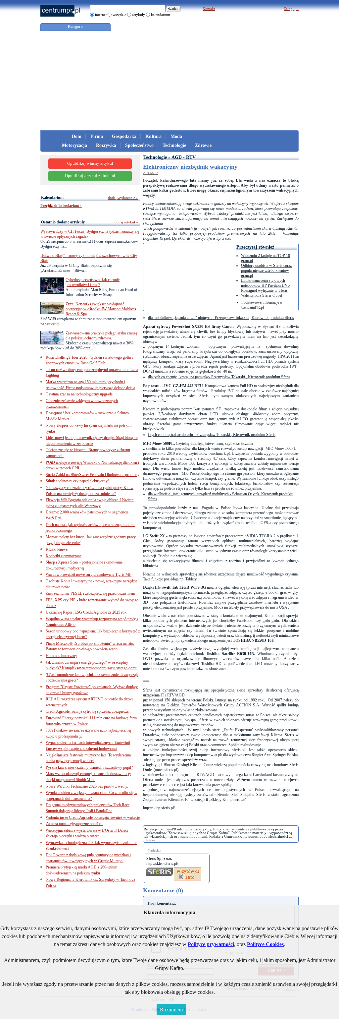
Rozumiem (171, 1009)
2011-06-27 (150, 173)
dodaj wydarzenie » (123, 198)
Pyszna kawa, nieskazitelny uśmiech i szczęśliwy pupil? (89, 767)
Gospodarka (124, 136)
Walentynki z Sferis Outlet (261, 295)
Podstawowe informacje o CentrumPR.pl (261, 305)
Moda (176, 136)
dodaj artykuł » (126, 222)
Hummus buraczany (61, 655)
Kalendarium (52, 197)
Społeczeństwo (139, 145)
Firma (96, 136)
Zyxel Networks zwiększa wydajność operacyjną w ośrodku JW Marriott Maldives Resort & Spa (101, 309)
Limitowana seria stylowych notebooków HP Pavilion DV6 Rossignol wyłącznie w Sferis (265, 285)
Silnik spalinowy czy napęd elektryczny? (77, 481)
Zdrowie (203, 145)
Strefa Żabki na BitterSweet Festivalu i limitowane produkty (92, 474)
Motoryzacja (74, 145)
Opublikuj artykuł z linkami (90, 175)
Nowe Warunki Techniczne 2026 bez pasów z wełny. (87, 786)
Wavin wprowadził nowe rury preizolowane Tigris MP (88, 574)
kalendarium (160, 15)
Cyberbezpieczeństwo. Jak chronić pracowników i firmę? (93, 282)
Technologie (174, 145)
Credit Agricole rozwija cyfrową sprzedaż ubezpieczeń (88, 711)
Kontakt (209, 9)
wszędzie (119, 15)
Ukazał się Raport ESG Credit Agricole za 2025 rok (86, 612)
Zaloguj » (291, 9)
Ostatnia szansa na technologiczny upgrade (79, 394)
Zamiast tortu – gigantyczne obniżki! (74, 823)
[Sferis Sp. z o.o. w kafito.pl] (187, 870)
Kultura (153, 136)
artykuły (138, 15)
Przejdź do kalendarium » (61, 206)
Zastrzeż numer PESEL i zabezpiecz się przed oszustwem (90, 593)
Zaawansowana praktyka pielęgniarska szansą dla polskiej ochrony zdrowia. (101, 335)
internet (101, 15)
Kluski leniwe (57, 549)
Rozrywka (106, 145)
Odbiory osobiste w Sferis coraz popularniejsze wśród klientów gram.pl (266, 270)
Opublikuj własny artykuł (90, 163)
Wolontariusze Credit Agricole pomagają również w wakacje (93, 817)
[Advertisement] (169, 80)
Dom (76, 136)
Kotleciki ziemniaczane (63, 556)
